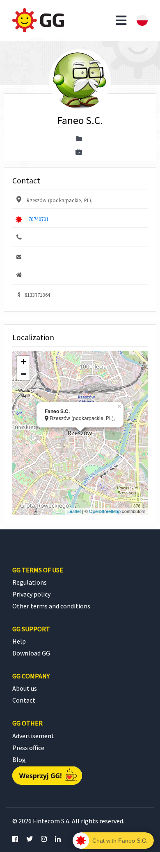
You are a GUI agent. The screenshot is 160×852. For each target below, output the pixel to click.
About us (24, 688)
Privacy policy (31, 594)
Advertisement (33, 736)
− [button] (23, 374)
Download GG (31, 653)
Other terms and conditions (51, 606)
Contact (23, 700)
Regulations (29, 582)
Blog (19, 759)
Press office (28, 748)
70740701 (38, 219)
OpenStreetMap (105, 511)
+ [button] (23, 362)
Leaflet (74, 511)
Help (19, 641)
